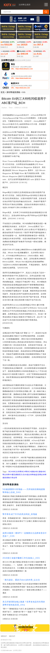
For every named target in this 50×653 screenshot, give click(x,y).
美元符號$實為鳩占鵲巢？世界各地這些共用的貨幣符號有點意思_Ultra (24, 603)
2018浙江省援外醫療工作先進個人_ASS (21, 558)
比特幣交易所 (17, 650)
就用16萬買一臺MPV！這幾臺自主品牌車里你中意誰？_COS (25, 534)
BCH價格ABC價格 (34, 472)
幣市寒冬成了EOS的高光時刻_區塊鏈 (20, 514)
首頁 (2, 92)
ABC (14, 472)
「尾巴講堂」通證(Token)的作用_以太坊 (21, 580)
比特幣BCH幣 (21, 472)
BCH (10, 472)
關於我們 (12, 636)
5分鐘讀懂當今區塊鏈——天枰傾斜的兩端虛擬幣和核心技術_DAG (24, 490)
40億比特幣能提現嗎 (32, 475)
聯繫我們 (4, 636)
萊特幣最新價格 (13, 92)
